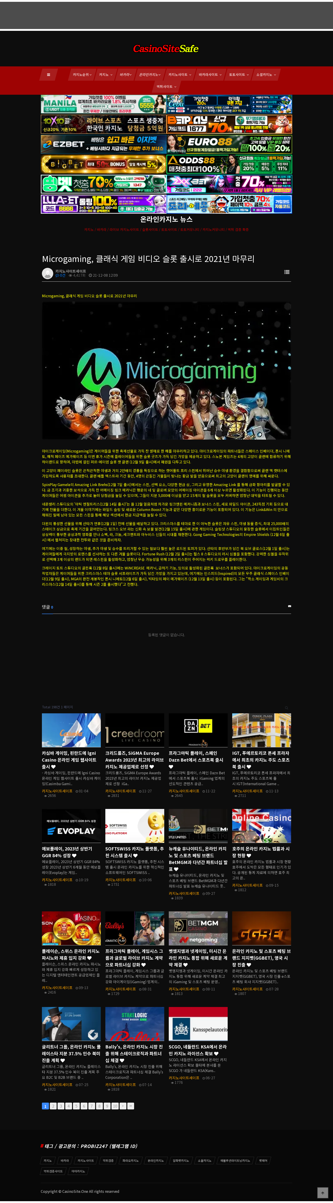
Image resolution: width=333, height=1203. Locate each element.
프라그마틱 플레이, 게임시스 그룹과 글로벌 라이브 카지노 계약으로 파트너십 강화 (134, 958)
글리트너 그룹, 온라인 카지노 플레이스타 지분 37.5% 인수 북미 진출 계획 (71, 1053)
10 (115, 1106)
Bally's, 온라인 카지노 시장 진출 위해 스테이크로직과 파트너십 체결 (134, 1053)
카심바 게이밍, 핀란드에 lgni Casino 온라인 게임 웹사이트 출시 (69, 760)
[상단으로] (322, 1192)
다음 (123, 1106)
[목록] (287, 272)
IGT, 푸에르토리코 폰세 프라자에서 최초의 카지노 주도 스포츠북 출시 (261, 760)
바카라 (124, 74)
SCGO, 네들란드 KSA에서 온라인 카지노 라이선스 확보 (198, 1050)
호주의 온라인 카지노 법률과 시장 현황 (261, 852)
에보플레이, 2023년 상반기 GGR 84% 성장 (67, 852)
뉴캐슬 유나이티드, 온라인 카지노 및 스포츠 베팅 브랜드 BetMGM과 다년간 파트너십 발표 (198, 858)
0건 (62, 275)
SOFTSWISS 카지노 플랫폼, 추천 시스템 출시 (134, 852)
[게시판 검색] (286, 707)
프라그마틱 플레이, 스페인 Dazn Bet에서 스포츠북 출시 (196, 756)
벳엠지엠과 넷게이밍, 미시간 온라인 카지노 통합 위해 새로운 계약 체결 (198, 958)
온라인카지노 (149, 74)
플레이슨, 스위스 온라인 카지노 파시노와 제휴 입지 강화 (71, 954)
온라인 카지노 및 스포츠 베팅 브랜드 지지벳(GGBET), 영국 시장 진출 (261, 958)
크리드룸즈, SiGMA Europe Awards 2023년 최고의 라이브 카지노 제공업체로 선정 (134, 760)
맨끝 (130, 1106)
